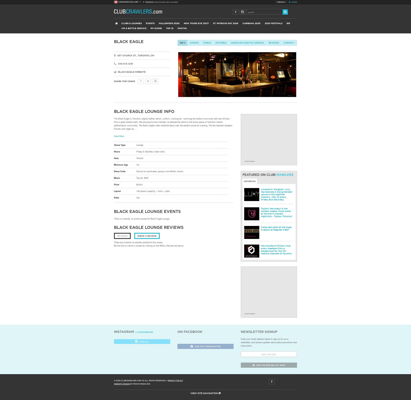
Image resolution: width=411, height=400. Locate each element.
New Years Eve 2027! (196, 23)
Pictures (221, 43)
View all (144, 342)
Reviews (274, 43)
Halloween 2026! (169, 23)
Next (299, 75)
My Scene (156, 28)
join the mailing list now (270, 365)
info (182, 43)
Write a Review (147, 236)
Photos (182, 28)
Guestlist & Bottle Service (247, 43)
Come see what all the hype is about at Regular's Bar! (276, 228)
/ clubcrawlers (144, 332)
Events (150, 23)
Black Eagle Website (131, 72)
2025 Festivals (273, 23)
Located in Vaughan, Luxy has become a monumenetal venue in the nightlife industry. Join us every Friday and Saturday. (276, 194)
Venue (207, 43)
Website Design (122, 384)
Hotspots (250, 181)
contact (289, 43)
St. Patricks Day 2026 (225, 23)
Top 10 (169, 28)
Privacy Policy (175, 381)
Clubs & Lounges (131, 23)
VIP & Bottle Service (133, 28)
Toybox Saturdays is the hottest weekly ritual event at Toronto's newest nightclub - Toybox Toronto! (276, 212)
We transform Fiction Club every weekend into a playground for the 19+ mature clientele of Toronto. (276, 250)
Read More (119, 136)
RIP (288, 23)
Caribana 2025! (251, 23)
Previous (174, 75)
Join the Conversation (207, 346)
